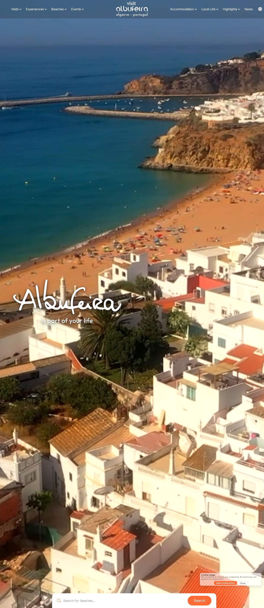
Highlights (230, 9)
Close (242, 583)
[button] (260, 9)
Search (199, 601)
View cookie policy (225, 583)
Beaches (57, 9)
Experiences (35, 9)
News (248, 9)
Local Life (208, 9)
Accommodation (182, 9)
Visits (15, 9)
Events (76, 9)
